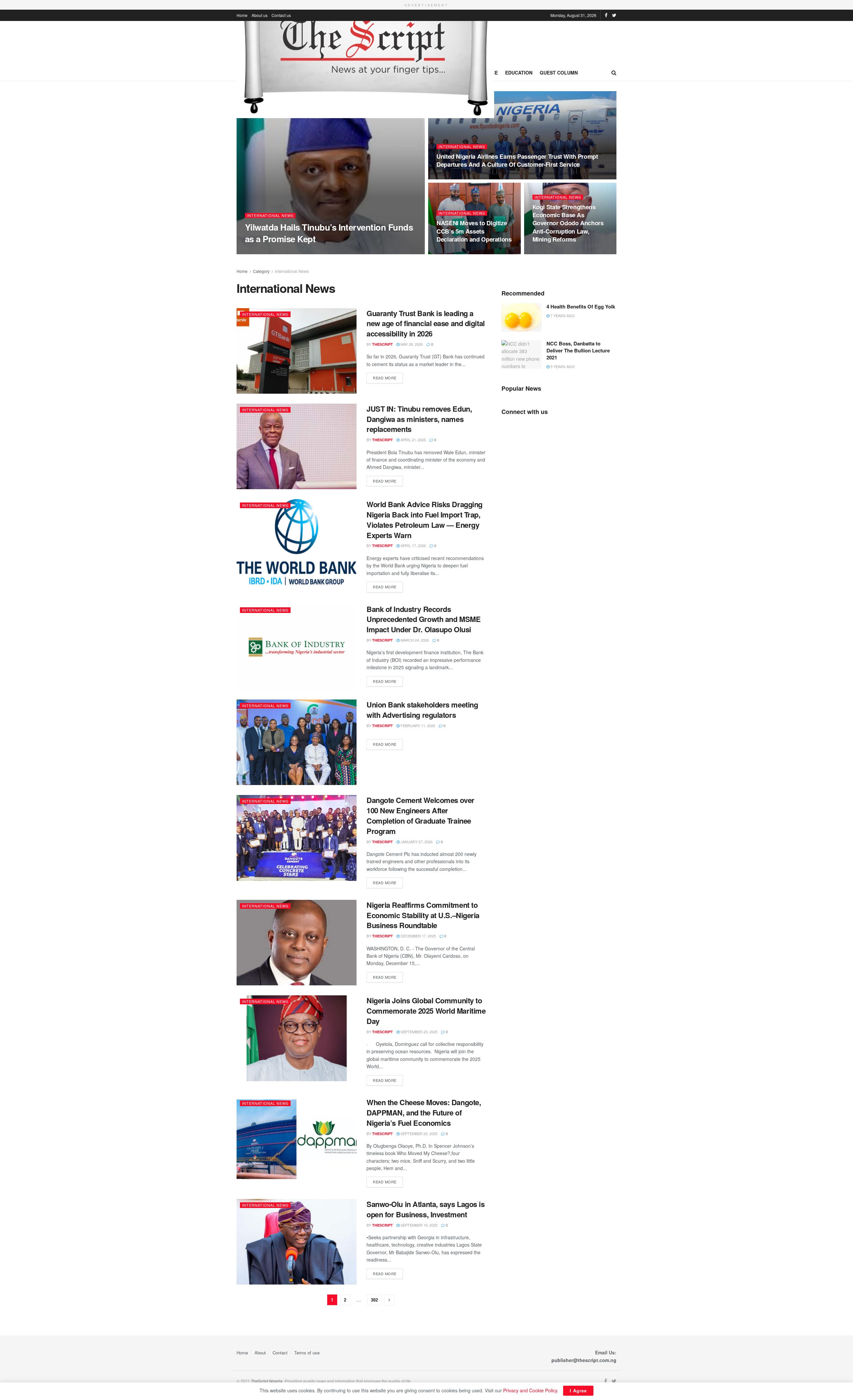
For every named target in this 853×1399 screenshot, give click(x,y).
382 (374, 1300)
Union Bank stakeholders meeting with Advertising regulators (422, 709)
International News (270, 215)
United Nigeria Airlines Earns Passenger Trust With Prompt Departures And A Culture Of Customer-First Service (517, 160)
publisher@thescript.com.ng (583, 1360)
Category (261, 271)
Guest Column (559, 72)
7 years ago (562, 315)
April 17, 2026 (413, 545)
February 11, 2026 (417, 725)
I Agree (578, 1390)
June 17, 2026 (548, 252)
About (260, 1352)
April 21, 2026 (413, 439)
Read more (385, 377)
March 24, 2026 (414, 640)
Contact (280, 1352)
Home (242, 15)
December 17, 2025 (418, 935)
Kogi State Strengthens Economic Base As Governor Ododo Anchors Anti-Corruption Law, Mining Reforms (568, 223)
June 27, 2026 (452, 252)
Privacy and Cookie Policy (530, 1390)
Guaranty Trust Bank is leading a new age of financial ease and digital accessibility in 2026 (426, 323)
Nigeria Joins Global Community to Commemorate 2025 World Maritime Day (426, 1010)
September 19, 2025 (418, 1225)
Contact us (281, 15)
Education (518, 72)
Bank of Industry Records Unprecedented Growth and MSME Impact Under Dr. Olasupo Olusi (423, 619)
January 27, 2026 (416, 841)
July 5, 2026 (450, 177)
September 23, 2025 (418, 1031)
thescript (261, 251)
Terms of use (307, 1352)
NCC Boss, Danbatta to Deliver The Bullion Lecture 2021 (578, 350)
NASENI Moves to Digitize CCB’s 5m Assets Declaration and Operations (474, 231)
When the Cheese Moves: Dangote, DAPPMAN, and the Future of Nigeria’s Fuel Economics (424, 1112)
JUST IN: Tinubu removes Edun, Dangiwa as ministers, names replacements (419, 419)
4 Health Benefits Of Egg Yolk (580, 306)
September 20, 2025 (418, 1133)
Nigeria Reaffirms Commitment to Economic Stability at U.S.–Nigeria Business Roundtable (423, 915)
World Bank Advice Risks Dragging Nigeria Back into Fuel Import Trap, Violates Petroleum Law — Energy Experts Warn (424, 519)
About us (260, 15)
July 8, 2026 (289, 251)
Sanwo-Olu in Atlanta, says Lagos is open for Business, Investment (426, 1209)
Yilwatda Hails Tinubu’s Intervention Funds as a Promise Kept (329, 233)
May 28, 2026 (411, 344)
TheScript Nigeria (267, 1381)
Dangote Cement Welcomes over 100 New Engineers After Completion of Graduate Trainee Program (420, 815)
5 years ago (562, 366)
